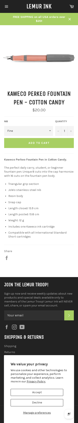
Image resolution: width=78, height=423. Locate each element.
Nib (6, 121)
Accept (37, 392)
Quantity (61, 121)
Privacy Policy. (36, 381)
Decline (37, 402)
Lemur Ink (39, 6)
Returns (9, 352)
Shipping (10, 346)
